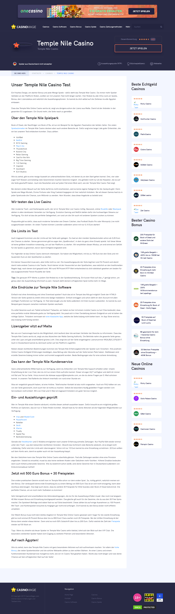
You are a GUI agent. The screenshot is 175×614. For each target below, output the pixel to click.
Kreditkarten (27, 441)
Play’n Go (20, 145)
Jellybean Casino (147, 180)
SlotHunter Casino (148, 119)
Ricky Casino (145, 103)
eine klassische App (54, 316)
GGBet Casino (146, 164)
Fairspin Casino (146, 444)
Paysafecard (21, 419)
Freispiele (116, 521)
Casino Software (59, 26)
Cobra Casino (146, 149)
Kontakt (68, 598)
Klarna (19, 428)
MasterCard (29, 416)
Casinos (46, 26)
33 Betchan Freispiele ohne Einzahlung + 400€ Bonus (150, 352)
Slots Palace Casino (148, 398)
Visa (18, 416)
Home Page (69, 594)
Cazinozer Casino (147, 429)
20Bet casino (145, 195)
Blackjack (117, 209)
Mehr (128, 26)
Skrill (18, 425)
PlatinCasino (145, 134)
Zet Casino (145, 210)
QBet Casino (145, 413)
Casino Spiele (90, 26)
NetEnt (19, 140)
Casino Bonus (75, 26)
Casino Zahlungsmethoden (111, 26)
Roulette (104, 209)
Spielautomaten (18, 128)
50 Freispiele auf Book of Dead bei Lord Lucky (149, 320)
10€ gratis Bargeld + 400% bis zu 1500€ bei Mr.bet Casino (150, 255)
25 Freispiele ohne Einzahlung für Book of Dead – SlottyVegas (149, 305)
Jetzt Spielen (138, 48)
